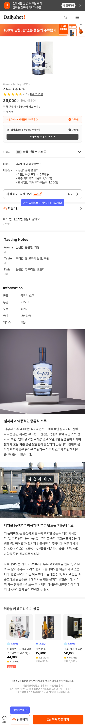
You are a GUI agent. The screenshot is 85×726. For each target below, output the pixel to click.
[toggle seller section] (79, 152)
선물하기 (22, 719)
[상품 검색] (65, 17)
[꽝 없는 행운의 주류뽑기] (42, 30)
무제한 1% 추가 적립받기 (41, 136)
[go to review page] (81, 208)
